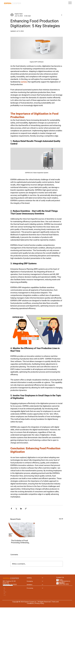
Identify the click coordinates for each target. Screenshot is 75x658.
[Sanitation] (42, 584)
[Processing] (42, 588)
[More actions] (61, 15)
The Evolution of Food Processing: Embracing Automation (20, 542)
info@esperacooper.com (64, 582)
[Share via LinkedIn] (21, 508)
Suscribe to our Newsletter (6, 584)
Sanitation (29, 584)
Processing (30, 588)
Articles (4, 593)
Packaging (30, 581)
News (4, 590)
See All (61, 519)
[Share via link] (26, 508)
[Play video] (36, 329)
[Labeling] (42, 577)
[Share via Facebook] (11, 508)
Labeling (29, 577)
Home (4, 587)
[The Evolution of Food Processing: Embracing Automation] (22, 529)
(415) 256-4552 (64, 584)
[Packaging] (42, 581)
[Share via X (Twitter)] (16, 508)
